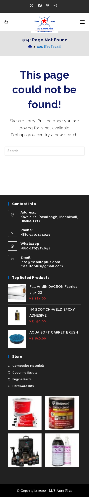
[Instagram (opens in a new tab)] (55, 6)
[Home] (30, 46)
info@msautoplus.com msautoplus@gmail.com (42, 264)
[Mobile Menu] (82, 22)
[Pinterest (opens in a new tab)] (47, 6)
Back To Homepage (44, 169)
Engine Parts (22, 379)
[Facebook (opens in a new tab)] (40, 6)
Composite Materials (29, 365)
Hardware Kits (23, 386)
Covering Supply (25, 372)
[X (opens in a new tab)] (33, 6)
